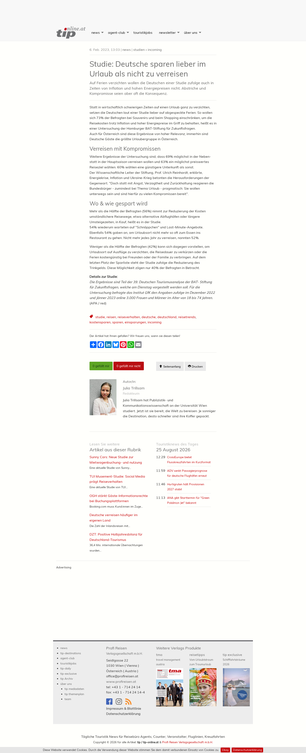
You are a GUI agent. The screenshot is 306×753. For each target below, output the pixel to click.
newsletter (167, 32)
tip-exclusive (68, 673)
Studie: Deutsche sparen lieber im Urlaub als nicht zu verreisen (148, 68)
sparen (117, 322)
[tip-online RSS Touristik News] (129, 703)
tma (168, 659)
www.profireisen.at (121, 681)
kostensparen (100, 322)
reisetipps (201, 659)
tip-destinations (70, 653)
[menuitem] (70, 32)
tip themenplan (74, 694)
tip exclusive (234, 659)
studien (139, 50)
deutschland (167, 317)
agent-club (116, 32)
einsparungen (135, 322)
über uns (190, 32)
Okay (225, 750)
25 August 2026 (177, 447)
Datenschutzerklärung (247, 750)
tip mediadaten (74, 688)
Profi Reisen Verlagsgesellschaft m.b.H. (187, 742)
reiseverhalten (129, 317)
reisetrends (187, 317)
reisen (111, 317)
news (95, 32)
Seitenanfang (171, 366)
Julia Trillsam (134, 388)
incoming (155, 50)
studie (100, 317)
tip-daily (65, 668)
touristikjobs (142, 32)
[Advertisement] (153, 9)
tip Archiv (66, 678)
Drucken (197, 366)
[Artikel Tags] (92, 317)
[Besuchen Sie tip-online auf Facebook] (111, 703)
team (68, 699)
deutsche (149, 317)
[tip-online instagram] (120, 703)
